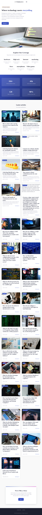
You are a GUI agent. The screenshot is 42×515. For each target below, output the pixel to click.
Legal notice (19, 509)
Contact (23, 509)
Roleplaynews (18, 1)
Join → (21, 499)
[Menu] (27, 2)
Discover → (5, 23)
